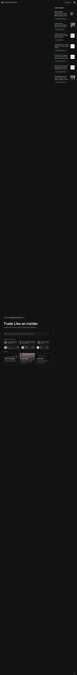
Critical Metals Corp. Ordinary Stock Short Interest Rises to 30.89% (62, 46)
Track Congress (59, 29)
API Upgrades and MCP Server (14, 317)
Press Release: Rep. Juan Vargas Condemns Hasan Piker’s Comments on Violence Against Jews (62, 78)
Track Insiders (59, 40)
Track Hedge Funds (60, 50)
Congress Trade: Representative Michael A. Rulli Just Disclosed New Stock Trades (61, 25)
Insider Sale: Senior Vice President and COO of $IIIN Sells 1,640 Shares (61, 35)
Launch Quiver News (61, 18)
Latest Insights (59, 8)
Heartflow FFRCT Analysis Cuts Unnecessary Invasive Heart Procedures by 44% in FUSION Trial (61, 57)
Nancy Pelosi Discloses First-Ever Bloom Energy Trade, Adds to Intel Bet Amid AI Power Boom (61, 14)
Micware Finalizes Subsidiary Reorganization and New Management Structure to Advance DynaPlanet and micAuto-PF (61, 67)
